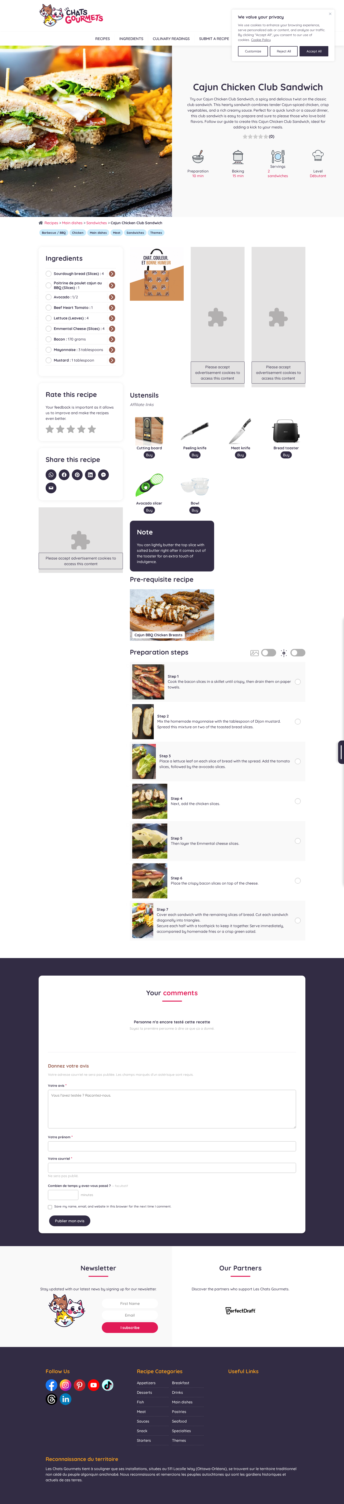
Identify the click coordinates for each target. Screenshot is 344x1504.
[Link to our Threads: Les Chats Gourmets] (51, 1399)
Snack (142, 1430)
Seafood (179, 1421)
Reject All (284, 51)
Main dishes (72, 222)
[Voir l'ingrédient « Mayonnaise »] (112, 350)
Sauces (143, 1421)
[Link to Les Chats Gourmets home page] (71, 16)
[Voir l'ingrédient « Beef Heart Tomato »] (112, 308)
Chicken (78, 232)
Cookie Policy (261, 40)
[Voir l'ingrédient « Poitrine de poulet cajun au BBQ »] (112, 285)
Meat (116, 232)
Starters (144, 1440)
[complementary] (283, 35)
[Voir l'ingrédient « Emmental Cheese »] (112, 329)
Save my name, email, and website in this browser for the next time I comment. (112, 1206)
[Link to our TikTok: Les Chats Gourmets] (107, 1385)
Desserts (144, 1392)
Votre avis (57, 1085)
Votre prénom (60, 1136)
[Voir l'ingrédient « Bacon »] (112, 339)
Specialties (181, 1430)
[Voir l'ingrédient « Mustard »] (112, 360)
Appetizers (146, 1382)
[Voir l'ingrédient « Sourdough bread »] (112, 274)
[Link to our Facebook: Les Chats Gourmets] (51, 1385)
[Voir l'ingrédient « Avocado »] (112, 297)
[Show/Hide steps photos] (268, 652)
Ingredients (131, 38)
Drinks (177, 1392)
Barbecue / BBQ (54, 232)
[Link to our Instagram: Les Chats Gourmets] (65, 1385)
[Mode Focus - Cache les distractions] (297, 652)
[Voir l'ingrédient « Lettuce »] (112, 318)
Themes (156, 232)
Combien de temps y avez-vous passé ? (88, 1186)
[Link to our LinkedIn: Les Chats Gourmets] (65, 1399)
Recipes (102, 38)
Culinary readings (171, 38)
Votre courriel (60, 1158)
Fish (140, 1402)
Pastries (179, 1411)
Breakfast (180, 1382)
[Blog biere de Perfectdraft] (240, 1311)
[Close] (330, 14)
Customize (253, 51)
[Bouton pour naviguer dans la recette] (341, 752)
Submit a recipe (214, 38)
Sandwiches (96, 222)
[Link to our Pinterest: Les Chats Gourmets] (79, 1385)
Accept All (314, 51)
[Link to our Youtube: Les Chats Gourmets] (93, 1385)
